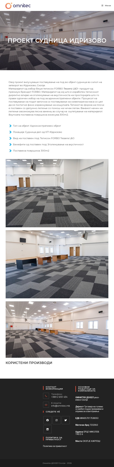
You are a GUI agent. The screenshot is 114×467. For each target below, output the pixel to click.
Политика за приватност (55, 446)
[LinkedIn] (47, 429)
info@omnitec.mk (60, 406)
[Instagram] (57, 420)
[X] (66, 420)
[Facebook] (47, 420)
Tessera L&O (71, 88)
